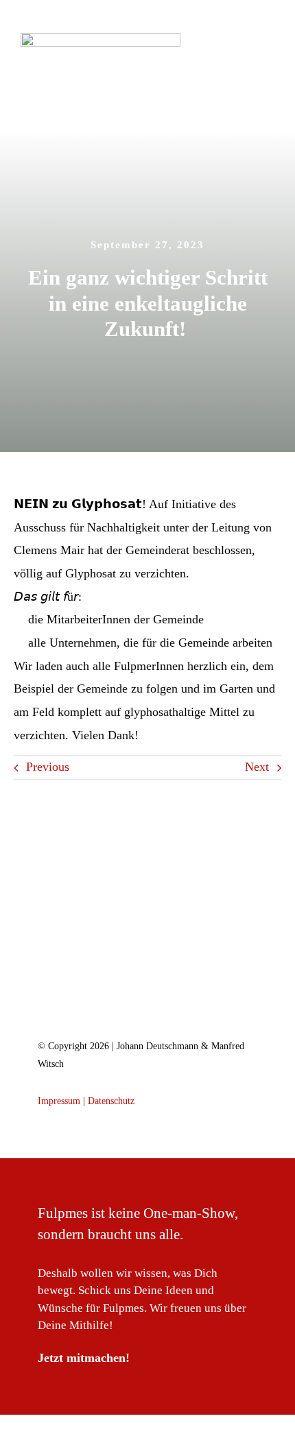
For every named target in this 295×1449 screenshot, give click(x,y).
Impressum (59, 1101)
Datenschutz (111, 1101)
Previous (47, 767)
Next (257, 767)
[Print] (100, 39)
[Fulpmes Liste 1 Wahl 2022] (147, 954)
